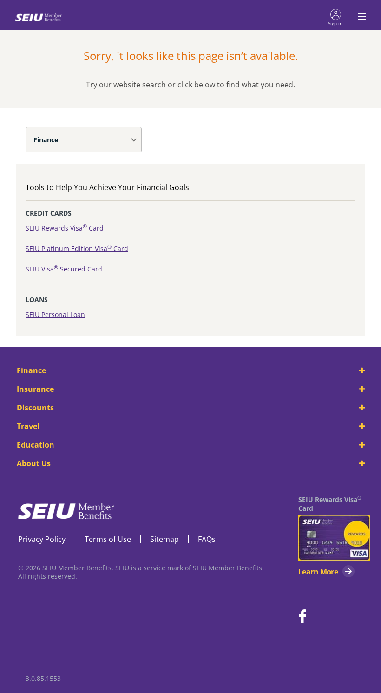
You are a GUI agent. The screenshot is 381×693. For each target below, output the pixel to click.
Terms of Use (108, 539)
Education (35, 445)
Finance (45, 139)
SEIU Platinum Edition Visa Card (77, 248)
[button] (335, 17)
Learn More (318, 572)
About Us (34, 463)
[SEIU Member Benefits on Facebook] (302, 617)
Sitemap (164, 539)
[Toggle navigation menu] (359, 16)
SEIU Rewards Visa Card (65, 228)
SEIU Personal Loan (55, 314)
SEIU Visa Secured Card (64, 268)
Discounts (35, 408)
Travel (28, 426)
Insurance (35, 389)
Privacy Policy (42, 539)
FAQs (207, 539)
